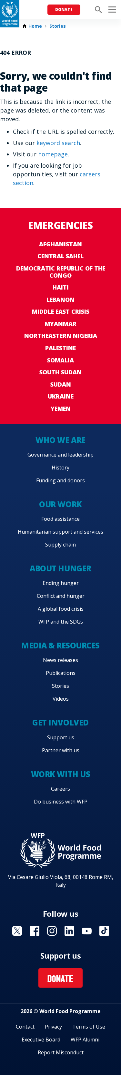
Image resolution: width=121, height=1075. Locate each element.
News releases (60, 660)
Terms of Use (88, 1026)
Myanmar (60, 324)
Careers (60, 788)
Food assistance (60, 518)
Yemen (61, 408)
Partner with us (60, 750)
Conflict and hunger (61, 595)
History (60, 467)
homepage (53, 154)
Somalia (60, 360)
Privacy (53, 1026)
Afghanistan (60, 244)
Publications (61, 672)
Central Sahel (60, 256)
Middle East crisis (60, 311)
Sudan (60, 384)
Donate (64, 9)
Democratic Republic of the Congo (60, 271)
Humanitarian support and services (60, 531)
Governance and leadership (60, 454)
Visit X (17, 931)
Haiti (61, 287)
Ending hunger (61, 583)
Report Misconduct (61, 1052)
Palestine (60, 348)
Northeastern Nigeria (60, 336)
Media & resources (60, 645)
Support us (60, 737)
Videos (61, 698)
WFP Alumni (85, 1039)
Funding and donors (60, 480)
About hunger (60, 568)
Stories (57, 26)
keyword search (58, 143)
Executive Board (41, 1039)
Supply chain (60, 544)
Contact (25, 1026)
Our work (60, 504)
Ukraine (61, 396)
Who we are (60, 440)
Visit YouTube (87, 931)
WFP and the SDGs (60, 621)
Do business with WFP (60, 801)
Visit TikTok (104, 931)
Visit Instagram (52, 931)
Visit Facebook (34, 931)
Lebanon (60, 299)
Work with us (60, 774)
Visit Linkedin (69, 931)
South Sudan (60, 372)
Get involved (60, 722)
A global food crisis (61, 608)
